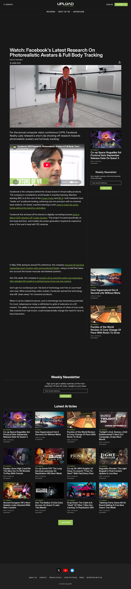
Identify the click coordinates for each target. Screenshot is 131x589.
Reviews (51, 12)
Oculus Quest (47, 198)
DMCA (82, 577)
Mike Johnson (96, 161)
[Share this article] (119, 62)
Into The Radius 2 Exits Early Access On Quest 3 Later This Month (49, 505)
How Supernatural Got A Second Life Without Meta (105, 291)
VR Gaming (95, 150)
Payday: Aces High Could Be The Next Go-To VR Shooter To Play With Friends (17, 471)
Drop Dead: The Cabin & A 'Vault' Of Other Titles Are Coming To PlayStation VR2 (80, 505)
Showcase (78, 12)
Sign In (109, 4)
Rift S (60, 198)
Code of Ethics (70, 577)
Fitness (93, 287)
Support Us (121, 4)
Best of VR (64, 12)
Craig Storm (96, 296)
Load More (65, 522)
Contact (43, 577)
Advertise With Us (94, 577)
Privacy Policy (55, 577)
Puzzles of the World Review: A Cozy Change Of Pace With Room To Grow (106, 330)
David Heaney (16, 60)
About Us (33, 577)
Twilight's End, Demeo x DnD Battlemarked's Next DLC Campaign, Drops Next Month (113, 436)
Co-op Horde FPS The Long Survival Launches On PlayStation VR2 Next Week (48, 471)
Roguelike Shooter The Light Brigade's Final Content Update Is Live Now (113, 471)
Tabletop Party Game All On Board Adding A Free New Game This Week (112, 505)
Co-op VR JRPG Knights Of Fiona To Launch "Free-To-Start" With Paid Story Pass (80, 471)
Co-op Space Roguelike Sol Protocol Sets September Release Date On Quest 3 (106, 155)
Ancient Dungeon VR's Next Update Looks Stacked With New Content (16, 505)
